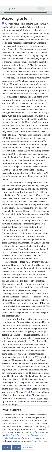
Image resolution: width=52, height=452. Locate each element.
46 (7, 303)
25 (45, 128)
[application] (26, 12)
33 (42, 192)
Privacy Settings (39, 441)
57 (31, 385)
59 (32, 398)
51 (42, 334)
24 (23, 122)
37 (13, 217)
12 (6, 23)
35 (18, 208)
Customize (28, 447)
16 (9, 58)
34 (31, 201)
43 (17, 271)
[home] (3, 3)
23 (28, 112)
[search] (49, 3)
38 (42, 223)
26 (7, 138)
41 (8, 252)
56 (23, 379)
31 (5, 182)
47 (44, 306)
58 (29, 392)
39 (21, 233)
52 (30, 341)
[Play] (2, 13)
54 (37, 360)
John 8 (12, 8)
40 (32, 242)
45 (31, 296)
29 (22, 166)
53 (15, 354)
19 (3, 77)
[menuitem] (3, 3)
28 (20, 154)
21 (5, 96)
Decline (16, 447)
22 (3, 106)
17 (28, 65)
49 (14, 325)
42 (5, 261)
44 (13, 277)
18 (3, 71)
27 (3, 150)
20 (17, 87)
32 (26, 188)
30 (3, 176)
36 (12, 214)
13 (20, 33)
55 (19, 369)
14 (13, 39)
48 (5, 319)
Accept (7, 447)
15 (35, 52)
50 (7, 331)
